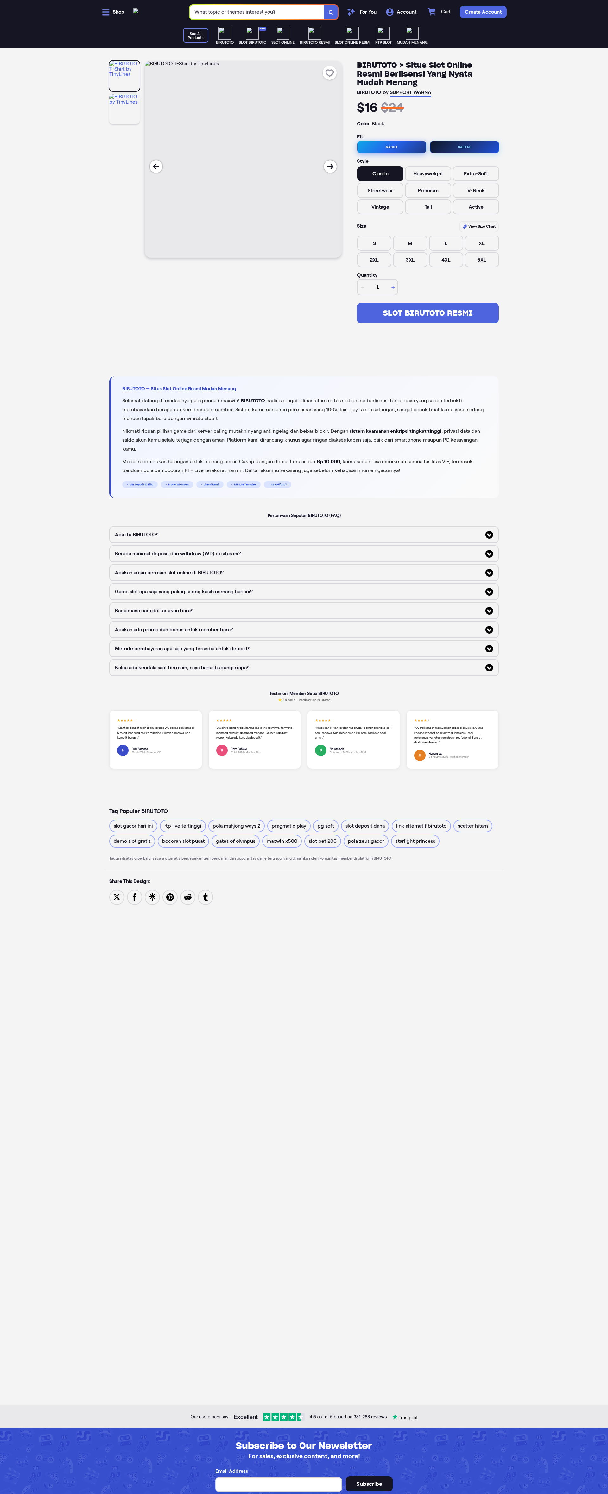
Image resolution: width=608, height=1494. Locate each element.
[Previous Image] (156, 166)
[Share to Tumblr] (205, 896)
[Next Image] (330, 166)
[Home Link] (135, 12)
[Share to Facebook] (134, 896)
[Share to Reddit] (187, 896)
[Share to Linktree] (152, 896)
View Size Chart (481, 226)
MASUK (392, 147)
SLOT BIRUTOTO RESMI (428, 313)
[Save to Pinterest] (170, 896)
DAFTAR (465, 147)
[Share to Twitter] (116, 896)
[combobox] (257, 12)
